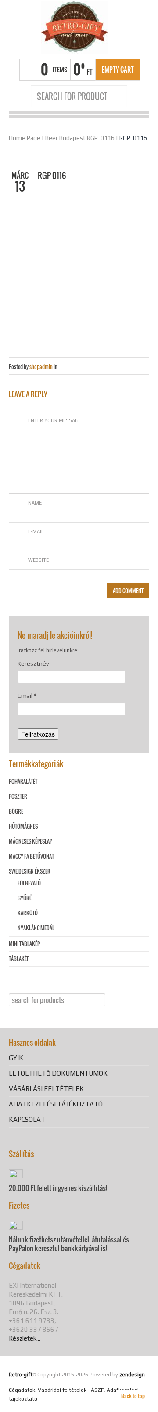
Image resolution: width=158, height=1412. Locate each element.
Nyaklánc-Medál (36, 928)
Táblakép (19, 958)
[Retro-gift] (74, 27)
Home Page (24, 137)
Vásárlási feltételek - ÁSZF (71, 1390)
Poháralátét (23, 781)
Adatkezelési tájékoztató (56, 1104)
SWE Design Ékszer (29, 871)
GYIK (16, 1058)
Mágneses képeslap (30, 841)
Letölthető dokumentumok (58, 1073)
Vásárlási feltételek (46, 1088)
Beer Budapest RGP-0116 (80, 137)
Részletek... (24, 1338)
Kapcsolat (27, 1119)
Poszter (18, 796)
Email (27, 695)
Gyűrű (25, 898)
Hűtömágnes (23, 826)
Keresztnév (33, 663)
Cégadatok (22, 1390)
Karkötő (28, 913)
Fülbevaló (29, 883)
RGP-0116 (133, 137)
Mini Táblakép (24, 943)
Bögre (16, 811)
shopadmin (41, 366)
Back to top (133, 1396)
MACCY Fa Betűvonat (31, 856)
